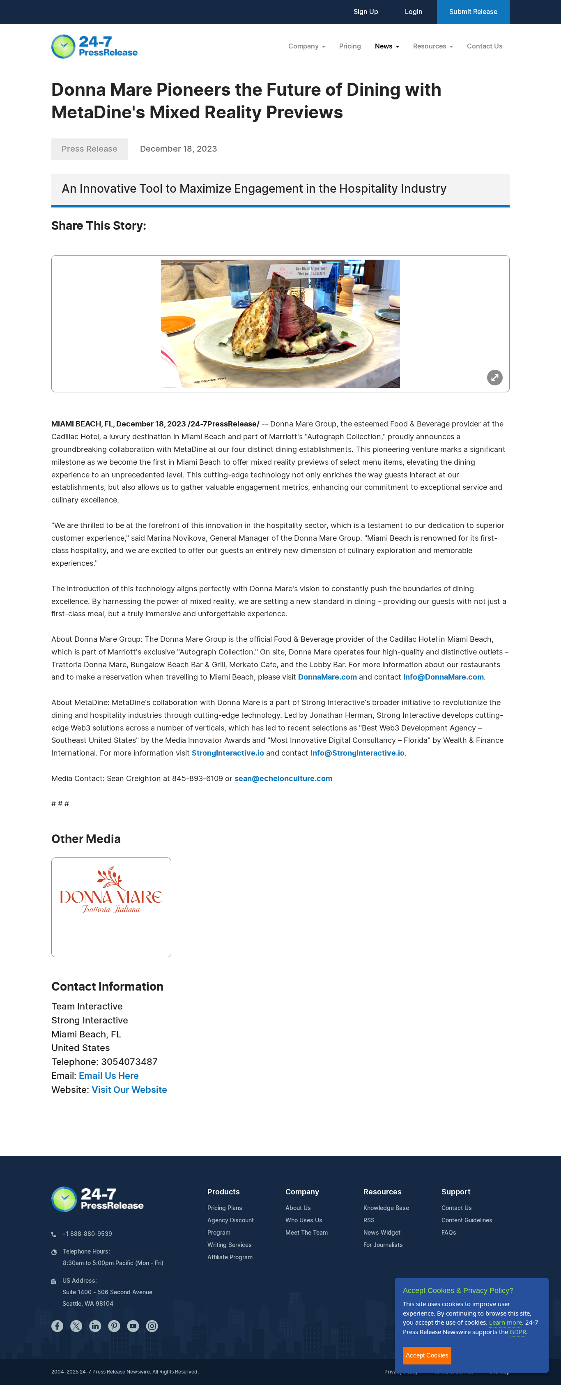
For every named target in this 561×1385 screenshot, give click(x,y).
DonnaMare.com (327, 677)
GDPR (518, 1331)
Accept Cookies (427, 1355)
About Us (298, 1208)
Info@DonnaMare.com (443, 677)
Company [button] (304, 46)
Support (456, 1192)
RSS (369, 1221)
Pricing (350, 46)
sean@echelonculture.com (283, 779)
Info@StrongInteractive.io (357, 753)
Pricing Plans (224, 1208)
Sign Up (366, 12)
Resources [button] (430, 46)
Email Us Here (109, 1076)
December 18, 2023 (178, 149)
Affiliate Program (230, 1258)
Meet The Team (306, 1233)
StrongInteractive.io (228, 753)
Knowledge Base (386, 1208)
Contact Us (485, 46)
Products (223, 1192)
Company (302, 1192)
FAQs (448, 1233)
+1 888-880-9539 (87, 1234)
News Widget (381, 1233)
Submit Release (473, 12)
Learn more (505, 1322)
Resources (382, 1192)
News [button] (384, 46)
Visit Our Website (129, 1090)
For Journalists (383, 1245)
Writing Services (229, 1245)
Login (414, 12)
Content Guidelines (466, 1221)
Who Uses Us (303, 1221)
